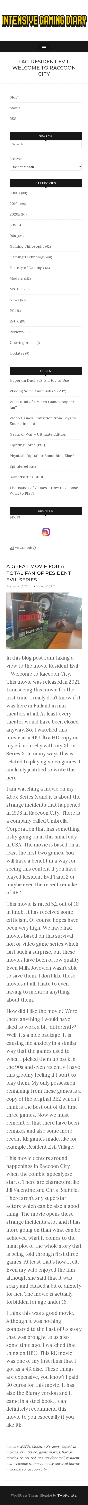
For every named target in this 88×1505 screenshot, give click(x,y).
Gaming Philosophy (27, 246)
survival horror (67, 1463)
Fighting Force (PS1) (27, 445)
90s (13, 235)
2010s (14, 203)
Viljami (50, 586)
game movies (49, 1452)
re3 (40, 1458)
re (21, 1458)
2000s (15, 192)
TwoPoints (67, 1495)
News (14, 299)
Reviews (17, 331)
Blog (14, 97)
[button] (44, 46)
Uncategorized (23, 342)
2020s (15, 214)
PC (12, 310)
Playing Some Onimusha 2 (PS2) (38, 391)
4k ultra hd (28, 1452)
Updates (17, 353)
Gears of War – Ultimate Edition (38, 434)
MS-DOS (17, 289)
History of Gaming (26, 267)
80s (13, 225)
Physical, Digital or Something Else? (42, 455)
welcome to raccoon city (26, 1469)
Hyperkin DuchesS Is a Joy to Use (39, 380)
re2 (33, 1458)
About (15, 108)
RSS (13, 118)
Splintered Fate (23, 466)
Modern (16, 278)
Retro (14, 321)
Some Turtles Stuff (26, 477)
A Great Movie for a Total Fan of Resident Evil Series (38, 573)
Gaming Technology (27, 257)
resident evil (54, 1458)
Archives (16, 159)
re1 (26, 1458)
